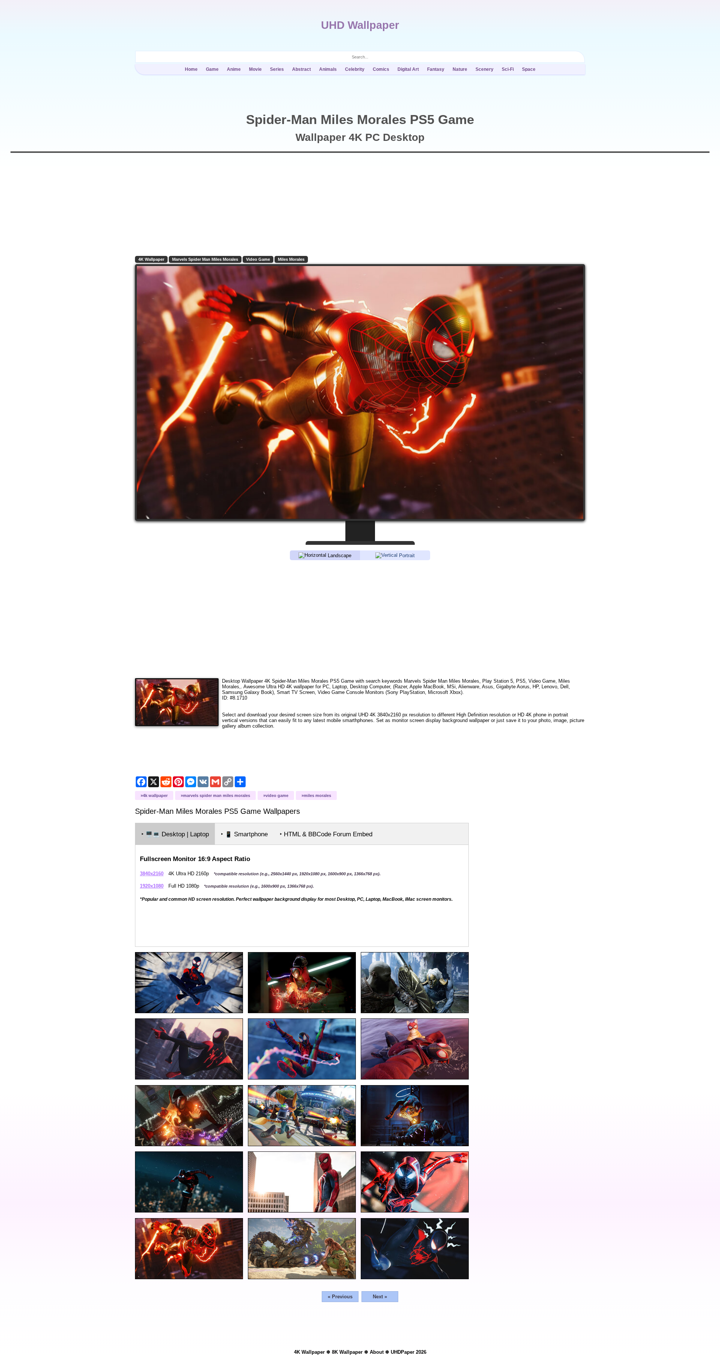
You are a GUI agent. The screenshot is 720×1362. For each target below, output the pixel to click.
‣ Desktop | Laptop (175, 834)
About (377, 1352)
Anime (234, 69)
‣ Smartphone (244, 834)
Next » (380, 1296)
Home (191, 69)
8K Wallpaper (347, 1352)
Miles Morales (291, 259)
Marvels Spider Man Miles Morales (205, 259)
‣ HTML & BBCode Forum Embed (326, 834)
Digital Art (408, 69)
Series (277, 69)
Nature (460, 69)
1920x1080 (152, 886)
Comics (381, 69)
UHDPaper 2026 (408, 1352)
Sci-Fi (508, 69)
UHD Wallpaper (360, 25)
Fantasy (435, 69)
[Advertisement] (360, 618)
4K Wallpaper (151, 259)
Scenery (485, 69)
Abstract (301, 69)
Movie (255, 69)
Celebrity (354, 69)
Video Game (258, 259)
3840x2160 (152, 873)
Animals (328, 69)
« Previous (340, 1296)
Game (212, 69)
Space (529, 69)
